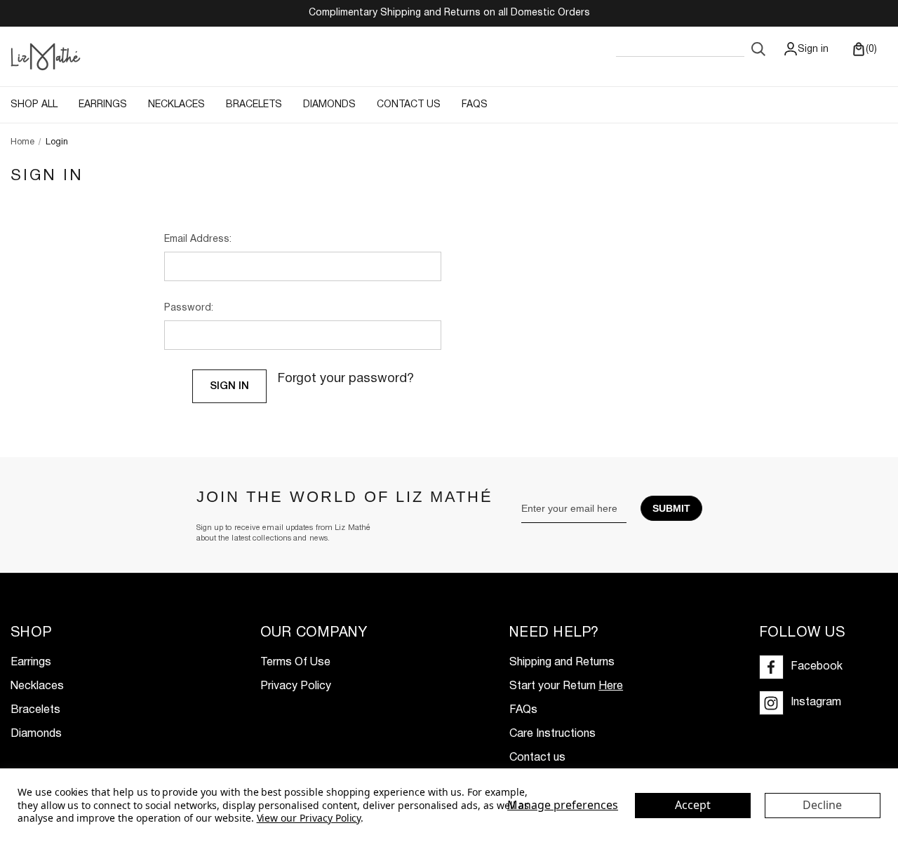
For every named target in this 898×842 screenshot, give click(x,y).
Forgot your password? (346, 379)
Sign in (813, 49)
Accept (693, 805)
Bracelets (254, 104)
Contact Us (409, 104)
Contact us (537, 758)
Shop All (34, 104)
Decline (822, 805)
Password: (188, 308)
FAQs (475, 104)
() (870, 49)
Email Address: (198, 239)
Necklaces (176, 104)
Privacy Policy (295, 686)
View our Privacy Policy (309, 817)
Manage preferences (562, 805)
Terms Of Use (295, 662)
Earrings (103, 104)
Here (610, 686)
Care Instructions (552, 734)
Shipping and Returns (562, 662)
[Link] (46, 56)
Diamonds (329, 104)
